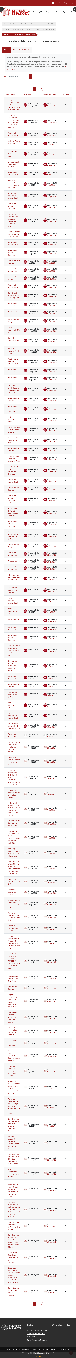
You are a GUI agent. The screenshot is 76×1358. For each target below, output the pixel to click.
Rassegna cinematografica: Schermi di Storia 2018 (14, 916)
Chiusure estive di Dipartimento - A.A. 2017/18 (14, 823)
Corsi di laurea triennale (29, 24)
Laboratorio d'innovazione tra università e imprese (14, 793)
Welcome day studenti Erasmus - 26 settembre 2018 (14, 761)
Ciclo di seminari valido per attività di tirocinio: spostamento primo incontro (14, 1159)
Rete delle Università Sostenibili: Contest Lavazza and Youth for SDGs (13, 1142)
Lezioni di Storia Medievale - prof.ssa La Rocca (14, 459)
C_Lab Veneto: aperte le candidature (13, 1043)
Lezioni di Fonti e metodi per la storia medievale (14, 143)
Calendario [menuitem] (32, 12)
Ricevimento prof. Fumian (14, 546)
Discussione (11, 95)
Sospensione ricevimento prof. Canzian (13, 590)
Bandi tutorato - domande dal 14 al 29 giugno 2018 (14, 295)
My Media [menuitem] (41, 12)
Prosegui (38, 1356)
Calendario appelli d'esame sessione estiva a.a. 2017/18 (13, 389)
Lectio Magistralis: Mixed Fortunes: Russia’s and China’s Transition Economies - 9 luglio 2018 (14, 837)
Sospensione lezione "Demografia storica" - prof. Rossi (12, 665)
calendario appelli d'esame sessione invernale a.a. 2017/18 (14, 578)
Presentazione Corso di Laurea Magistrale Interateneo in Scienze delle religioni (13, 220)
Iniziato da (27, 95)
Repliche (65, 95)
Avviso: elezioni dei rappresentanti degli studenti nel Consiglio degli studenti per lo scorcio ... (14, 809)
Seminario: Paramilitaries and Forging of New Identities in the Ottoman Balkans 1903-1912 (14, 942)
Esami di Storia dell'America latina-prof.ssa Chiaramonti (13, 512)
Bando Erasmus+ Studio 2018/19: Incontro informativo (14, 1291)
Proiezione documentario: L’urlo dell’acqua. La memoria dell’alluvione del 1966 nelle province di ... (14, 1209)
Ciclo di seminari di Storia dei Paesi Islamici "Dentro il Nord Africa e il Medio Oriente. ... (13, 1241)
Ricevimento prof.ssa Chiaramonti (12, 253)
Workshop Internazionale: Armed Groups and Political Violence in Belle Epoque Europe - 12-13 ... (14, 1106)
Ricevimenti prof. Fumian (13, 321)
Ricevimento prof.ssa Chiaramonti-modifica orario (13, 499)
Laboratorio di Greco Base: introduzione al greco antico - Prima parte (13, 1257)
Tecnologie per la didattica (36, 1334)
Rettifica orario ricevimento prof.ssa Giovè (13, 195)
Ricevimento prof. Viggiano (14, 278)
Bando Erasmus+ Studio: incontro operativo (14, 430)
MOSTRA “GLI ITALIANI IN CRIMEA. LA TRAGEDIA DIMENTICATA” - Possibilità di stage (14, 961)
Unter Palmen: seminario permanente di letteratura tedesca (13, 1017)
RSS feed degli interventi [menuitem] (21, 49)
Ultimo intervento (49, 95)
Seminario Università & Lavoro (12, 892)
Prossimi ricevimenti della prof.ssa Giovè (13, 715)
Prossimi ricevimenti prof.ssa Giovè (13, 600)
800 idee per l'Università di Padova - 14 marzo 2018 (12, 1031)
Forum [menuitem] (6, 49)
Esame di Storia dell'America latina (13, 154)
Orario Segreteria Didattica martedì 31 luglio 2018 (14, 234)
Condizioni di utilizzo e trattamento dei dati (38, 1353)
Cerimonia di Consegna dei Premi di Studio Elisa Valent (13, 977)
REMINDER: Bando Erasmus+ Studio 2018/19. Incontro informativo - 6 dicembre (14, 1087)
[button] (57, 3)
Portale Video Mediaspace (36, 1337)
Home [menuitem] (25, 12)
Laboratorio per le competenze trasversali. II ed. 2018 (14, 903)
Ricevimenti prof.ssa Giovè (13, 371)
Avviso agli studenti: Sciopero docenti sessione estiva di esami (14, 852)
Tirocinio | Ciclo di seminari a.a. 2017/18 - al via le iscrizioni (14, 1225)
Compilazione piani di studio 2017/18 (13, 694)
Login (72, 3)
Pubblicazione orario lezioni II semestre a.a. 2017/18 (13, 535)
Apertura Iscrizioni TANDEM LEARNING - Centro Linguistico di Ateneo (14, 1055)
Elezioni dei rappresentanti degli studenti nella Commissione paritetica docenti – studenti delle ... (14, 777)
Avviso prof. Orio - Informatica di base (14, 440)
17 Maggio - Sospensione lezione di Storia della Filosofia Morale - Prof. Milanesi (13, 121)
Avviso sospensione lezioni (12, 419)
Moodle (67, 1349)
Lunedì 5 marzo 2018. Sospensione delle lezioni (13, 470)
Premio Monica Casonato (13, 988)
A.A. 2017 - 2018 (10, 24)
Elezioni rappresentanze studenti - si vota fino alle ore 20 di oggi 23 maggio (14, 105)
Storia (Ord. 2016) (48, 24)
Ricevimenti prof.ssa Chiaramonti (12, 206)
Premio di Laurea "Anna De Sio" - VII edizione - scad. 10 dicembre (14, 747)
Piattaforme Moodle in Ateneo (37, 1330)
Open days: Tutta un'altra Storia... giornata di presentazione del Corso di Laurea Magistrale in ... (14, 867)
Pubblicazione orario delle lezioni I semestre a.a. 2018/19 (14, 184)
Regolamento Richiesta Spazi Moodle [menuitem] (59, 12)
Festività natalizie (14, 561)
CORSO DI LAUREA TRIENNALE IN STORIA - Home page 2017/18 (30, 29)
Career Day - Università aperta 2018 (14, 881)
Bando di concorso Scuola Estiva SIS (13, 340)
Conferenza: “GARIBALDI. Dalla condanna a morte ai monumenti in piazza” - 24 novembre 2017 (14, 1275)
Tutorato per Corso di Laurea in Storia (13, 928)
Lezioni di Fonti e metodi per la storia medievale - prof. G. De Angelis (14, 650)
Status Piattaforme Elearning (37, 1340)
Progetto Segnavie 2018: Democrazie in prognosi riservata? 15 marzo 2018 (13, 1001)
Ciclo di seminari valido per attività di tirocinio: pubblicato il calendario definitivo (14, 1125)
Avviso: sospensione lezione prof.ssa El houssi (13, 1173)
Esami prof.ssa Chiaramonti (13, 313)
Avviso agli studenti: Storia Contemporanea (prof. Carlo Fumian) (13, 1071)
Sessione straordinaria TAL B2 (14, 330)
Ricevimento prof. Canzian (14, 262)
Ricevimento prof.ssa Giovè (13, 134)
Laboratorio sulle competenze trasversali (13, 164)
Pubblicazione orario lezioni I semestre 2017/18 (14, 726)
